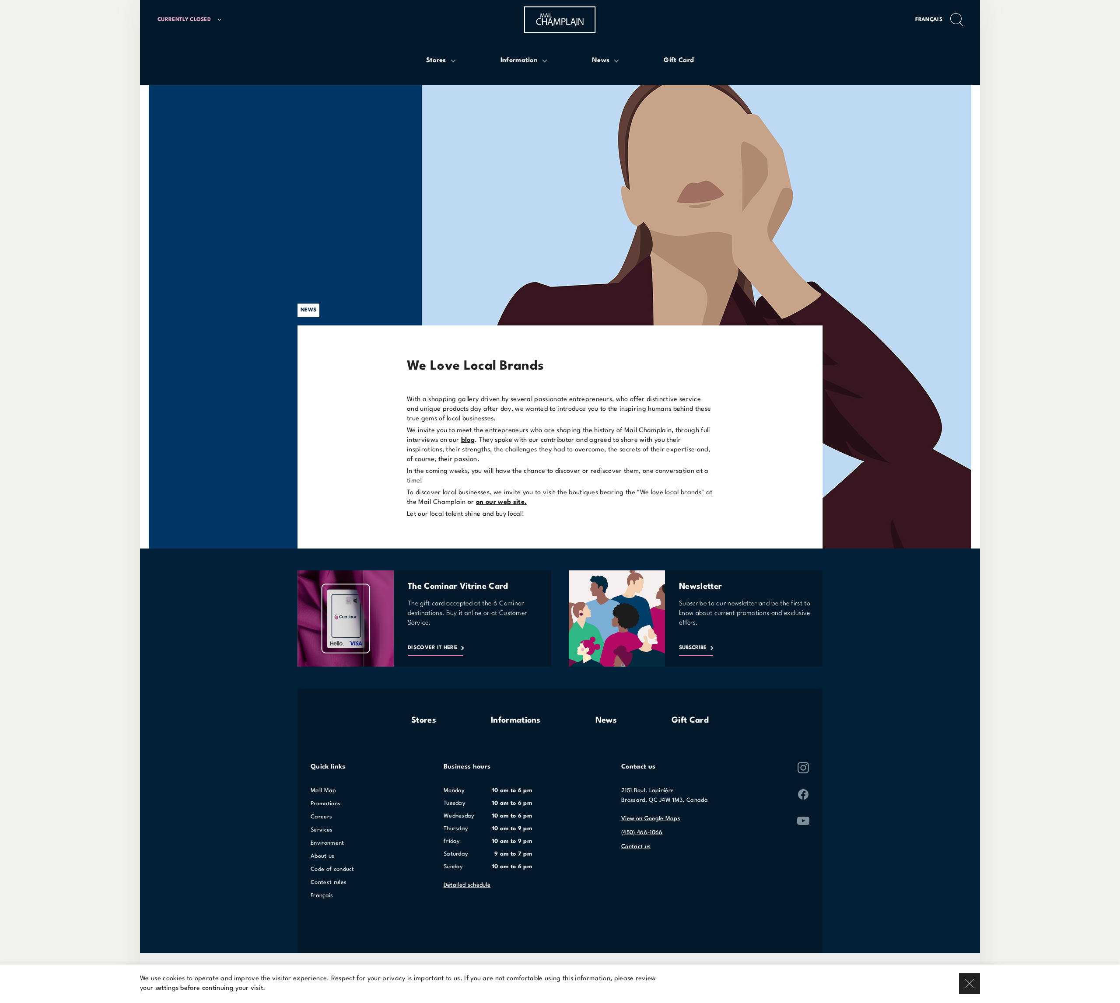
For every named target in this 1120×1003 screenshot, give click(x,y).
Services (322, 830)
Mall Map (323, 790)
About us (323, 856)
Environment (327, 843)
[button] (193, 20)
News (606, 720)
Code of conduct (332, 869)
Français (928, 19)
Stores (423, 720)
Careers (321, 817)
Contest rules (328, 882)
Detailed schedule (467, 885)
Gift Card (690, 720)
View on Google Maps (650, 818)
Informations (516, 720)
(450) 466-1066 (641, 832)
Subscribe (693, 647)
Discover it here (432, 647)
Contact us (636, 846)
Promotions (325, 804)
